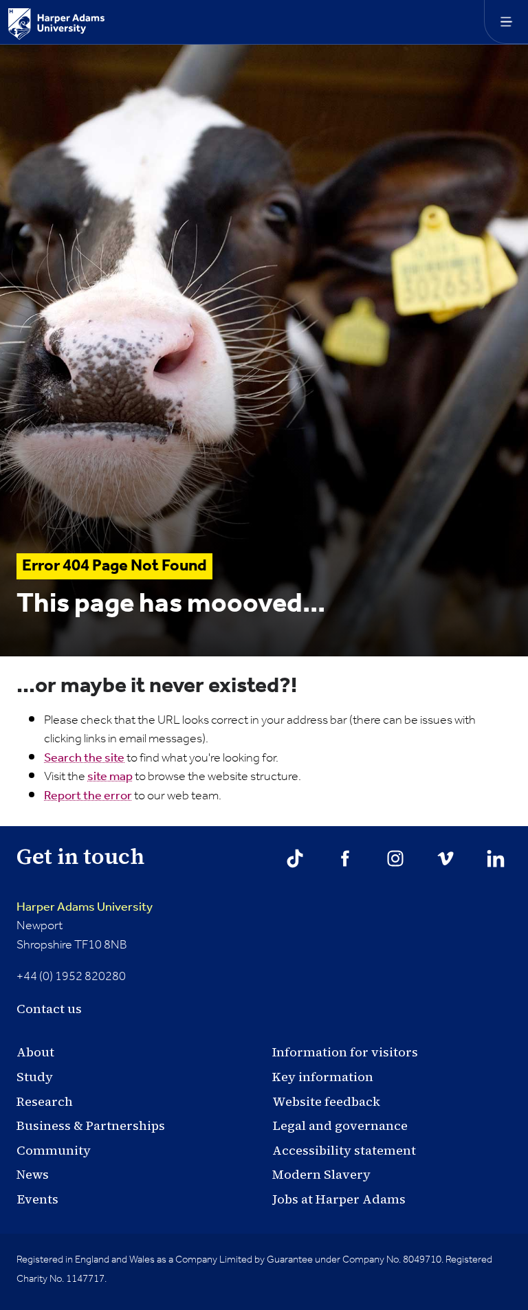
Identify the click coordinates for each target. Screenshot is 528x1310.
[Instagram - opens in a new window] (395, 858)
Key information (322, 1076)
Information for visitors (345, 1052)
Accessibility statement (344, 1150)
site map (110, 776)
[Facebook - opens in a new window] (345, 858)
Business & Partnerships (90, 1125)
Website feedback (326, 1101)
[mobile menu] (506, 22)
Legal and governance (340, 1125)
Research (44, 1101)
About (35, 1052)
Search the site (84, 758)
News (32, 1174)
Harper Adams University (84, 907)
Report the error (88, 796)
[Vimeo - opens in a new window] (445, 858)
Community (53, 1150)
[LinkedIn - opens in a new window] (496, 858)
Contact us (49, 1008)
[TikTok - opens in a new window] (295, 858)
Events (37, 1199)
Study (34, 1076)
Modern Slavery (321, 1174)
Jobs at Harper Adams (339, 1199)
